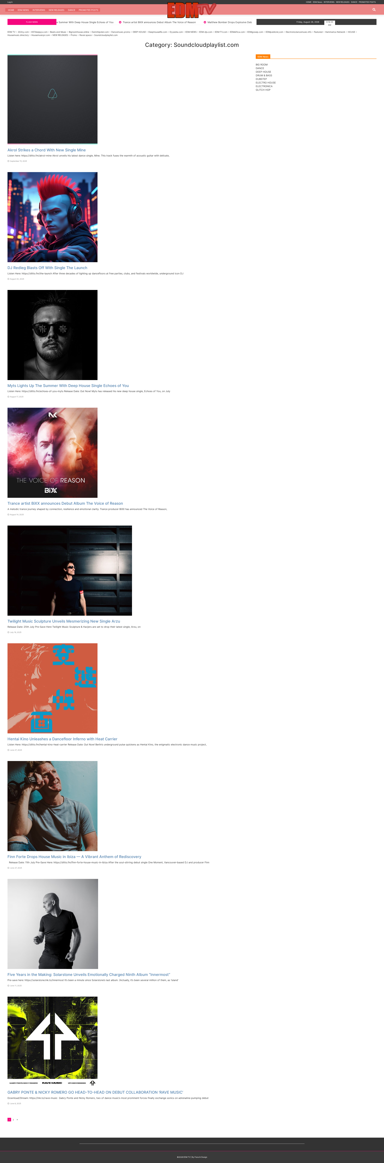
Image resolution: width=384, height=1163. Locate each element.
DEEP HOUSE (139, 32)
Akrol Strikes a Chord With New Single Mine (159, 22)
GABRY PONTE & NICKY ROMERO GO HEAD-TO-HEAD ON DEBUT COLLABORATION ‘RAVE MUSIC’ (95, 1092)
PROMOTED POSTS (367, 2)
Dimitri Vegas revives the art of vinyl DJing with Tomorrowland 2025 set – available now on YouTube (251, 22)
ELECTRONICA (264, 86)
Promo (74, 35)
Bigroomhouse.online (79, 32)
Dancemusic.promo (120, 32)
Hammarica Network (335, 32)
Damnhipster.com (100, 32)
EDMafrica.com (237, 32)
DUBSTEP (261, 78)
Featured (318, 32)
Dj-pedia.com (176, 32)
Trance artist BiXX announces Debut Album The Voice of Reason (65, 503)
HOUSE (351, 32)
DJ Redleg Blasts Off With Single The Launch (47, 267)
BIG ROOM (262, 64)
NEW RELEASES (343, 2)
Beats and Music (58, 32)
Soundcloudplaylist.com (106, 35)
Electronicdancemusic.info (298, 32)
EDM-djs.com (205, 32)
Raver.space (86, 35)
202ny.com (23, 32)
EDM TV (11, 32)
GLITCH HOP (263, 89)
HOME (308, 2)
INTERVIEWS (329, 2)
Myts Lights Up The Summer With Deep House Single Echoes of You (68, 385)
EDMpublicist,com (274, 32)
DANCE (354, 2)
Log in (10, 2)
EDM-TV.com (221, 32)
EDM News (317, 2)
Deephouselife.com (157, 32)
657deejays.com (39, 32)
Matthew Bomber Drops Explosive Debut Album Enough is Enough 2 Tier (83, 22)
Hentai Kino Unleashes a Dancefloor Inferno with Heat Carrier (62, 739)
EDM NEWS (191, 32)
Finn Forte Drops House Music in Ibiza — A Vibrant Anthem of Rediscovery (74, 856)
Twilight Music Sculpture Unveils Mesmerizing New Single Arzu (64, 621)
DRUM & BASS (264, 75)
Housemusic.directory (18, 35)
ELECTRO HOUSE (266, 82)
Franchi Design (201, 1157)
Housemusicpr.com (40, 35)
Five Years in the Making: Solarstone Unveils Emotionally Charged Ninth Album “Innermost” (89, 974)
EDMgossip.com (255, 32)
